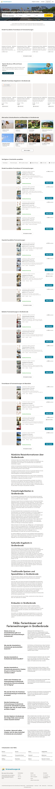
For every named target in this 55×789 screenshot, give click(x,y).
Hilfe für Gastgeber (34, 776)
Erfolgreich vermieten (35, 1)
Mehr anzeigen (27, 150)
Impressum (36, 785)
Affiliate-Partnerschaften (35, 780)
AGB (40, 785)
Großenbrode (50, 19)
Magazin (19, 778)
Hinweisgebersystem (27, 787)
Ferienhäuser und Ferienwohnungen (34, 19)
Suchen (49, 15)
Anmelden (43, 1)
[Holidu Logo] (6, 2)
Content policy (49, 785)
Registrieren (48, 1)
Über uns (19, 776)
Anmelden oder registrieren (8, 73)
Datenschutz (44, 785)
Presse (32, 778)
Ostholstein (45, 19)
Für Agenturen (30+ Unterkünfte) (46, 777)
